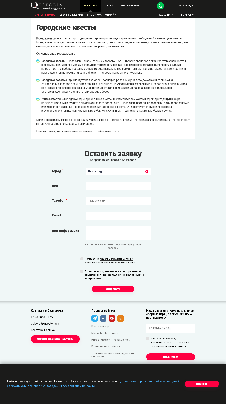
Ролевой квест (100, 346)
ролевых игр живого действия (135, 80)
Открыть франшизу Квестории (55, 338)
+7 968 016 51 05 (42, 317)
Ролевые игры (122, 340)
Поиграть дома (44, 15)
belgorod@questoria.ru (45, 323)
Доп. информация (65, 231)
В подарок (94, 15)
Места (116, 346)
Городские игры (100, 326)
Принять (201, 383)
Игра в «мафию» (101, 340)
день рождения (71, 15)
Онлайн (110, 15)
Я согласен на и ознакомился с (110, 261)
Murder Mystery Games (104, 333)
